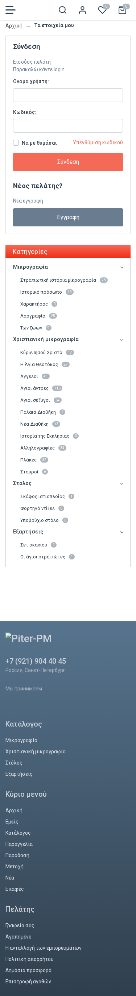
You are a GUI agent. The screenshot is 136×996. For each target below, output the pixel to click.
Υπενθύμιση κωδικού (98, 142)
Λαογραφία (37, 316)
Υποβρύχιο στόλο (43, 520)
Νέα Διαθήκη (39, 424)
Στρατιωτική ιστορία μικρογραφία (63, 280)
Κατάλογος (18, 833)
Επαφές (14, 889)
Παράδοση (17, 855)
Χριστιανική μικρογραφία (46, 339)
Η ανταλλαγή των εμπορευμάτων (43, 948)
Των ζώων (35, 328)
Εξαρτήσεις (28, 531)
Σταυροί (33, 471)
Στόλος (22, 483)
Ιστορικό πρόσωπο (46, 292)
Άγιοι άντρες (40, 388)
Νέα (9, 878)
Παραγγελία (19, 844)
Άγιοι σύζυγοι (40, 400)
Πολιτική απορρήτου (29, 959)
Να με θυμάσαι (39, 143)
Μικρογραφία (30, 267)
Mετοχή (14, 866)
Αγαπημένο (18, 937)
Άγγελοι (34, 376)
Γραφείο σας (19, 925)
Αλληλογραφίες (42, 448)
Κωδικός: (24, 112)
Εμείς (11, 822)
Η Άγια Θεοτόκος (44, 364)
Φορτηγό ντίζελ (41, 508)
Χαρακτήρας (37, 304)
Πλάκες (33, 460)
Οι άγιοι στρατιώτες (46, 556)
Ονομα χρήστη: (31, 81)
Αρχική (13, 26)
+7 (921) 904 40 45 (35, 661)
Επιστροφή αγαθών (28, 981)
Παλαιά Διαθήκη (41, 412)
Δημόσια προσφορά (28, 970)
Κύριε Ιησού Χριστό (46, 352)
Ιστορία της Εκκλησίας (48, 436)
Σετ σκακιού (37, 545)
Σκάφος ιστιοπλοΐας (46, 496)
